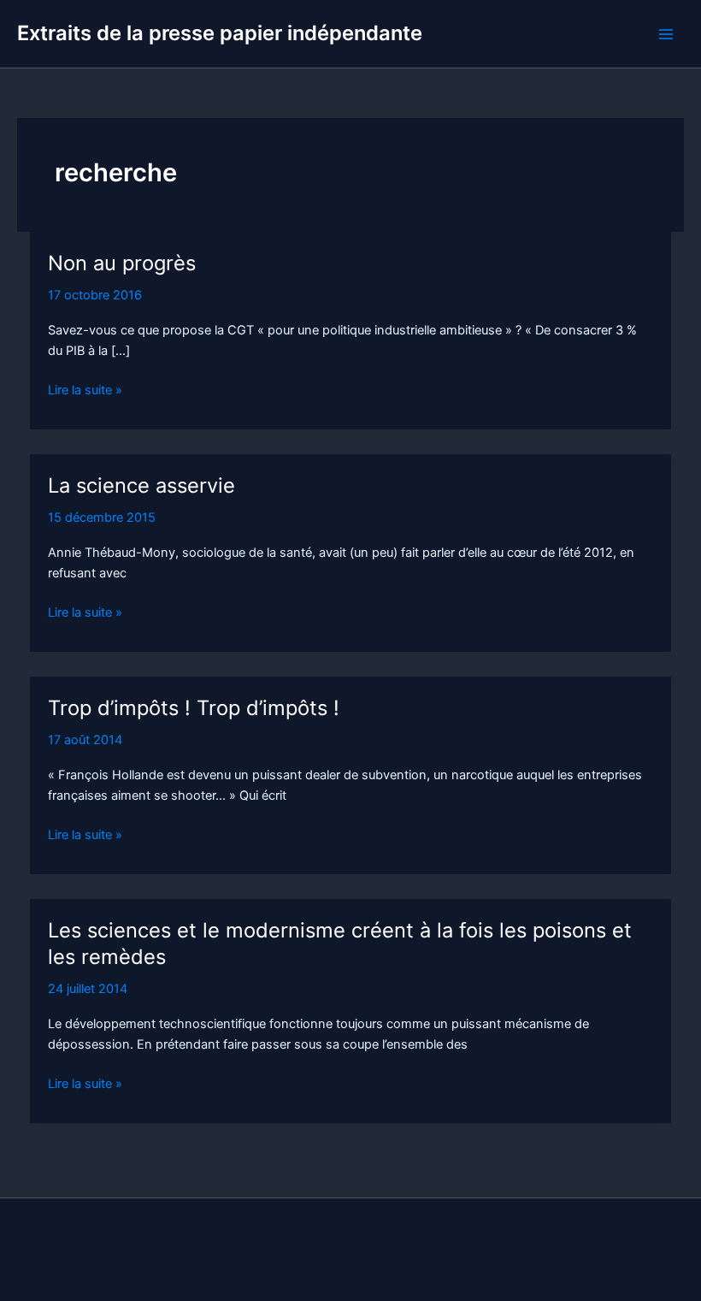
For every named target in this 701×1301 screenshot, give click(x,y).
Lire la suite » (85, 390)
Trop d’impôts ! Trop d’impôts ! (193, 707)
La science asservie (141, 485)
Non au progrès (122, 263)
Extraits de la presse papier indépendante (219, 33)
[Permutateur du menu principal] (666, 34)
